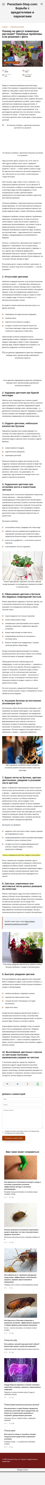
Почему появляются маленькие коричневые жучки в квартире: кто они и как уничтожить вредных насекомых (21, 1232)
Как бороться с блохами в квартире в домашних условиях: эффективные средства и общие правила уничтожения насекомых (22, 1322)
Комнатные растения (12, 62)
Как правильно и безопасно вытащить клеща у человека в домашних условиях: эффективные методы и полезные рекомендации (22, 1185)
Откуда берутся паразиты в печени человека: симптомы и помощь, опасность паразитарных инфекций (22, 1387)
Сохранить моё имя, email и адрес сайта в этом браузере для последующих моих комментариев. (22, 1132)
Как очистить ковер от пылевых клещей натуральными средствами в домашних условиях (20, 1436)
